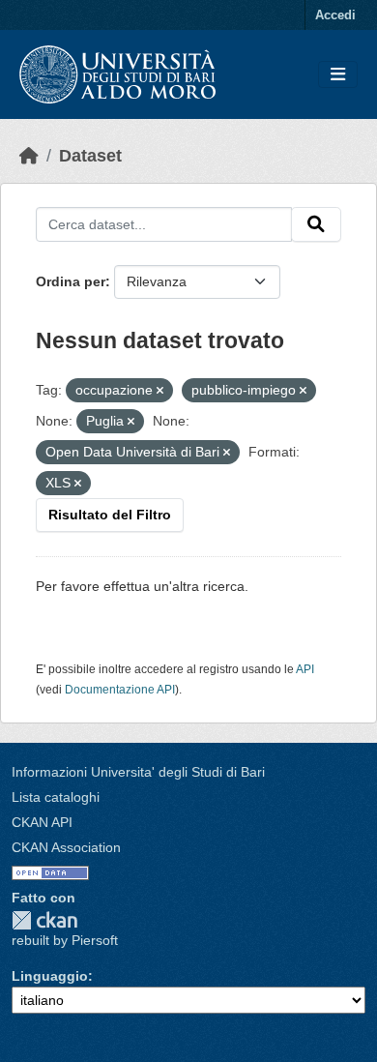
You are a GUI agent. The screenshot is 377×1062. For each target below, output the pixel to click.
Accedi (335, 15)
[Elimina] (160, 391)
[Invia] (316, 224)
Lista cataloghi (56, 797)
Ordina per (70, 281)
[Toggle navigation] (338, 75)
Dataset (90, 155)
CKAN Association (66, 847)
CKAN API (42, 822)
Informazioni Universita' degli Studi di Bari (138, 772)
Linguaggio (50, 976)
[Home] (29, 155)
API (305, 669)
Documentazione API (120, 689)
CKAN (44, 920)
